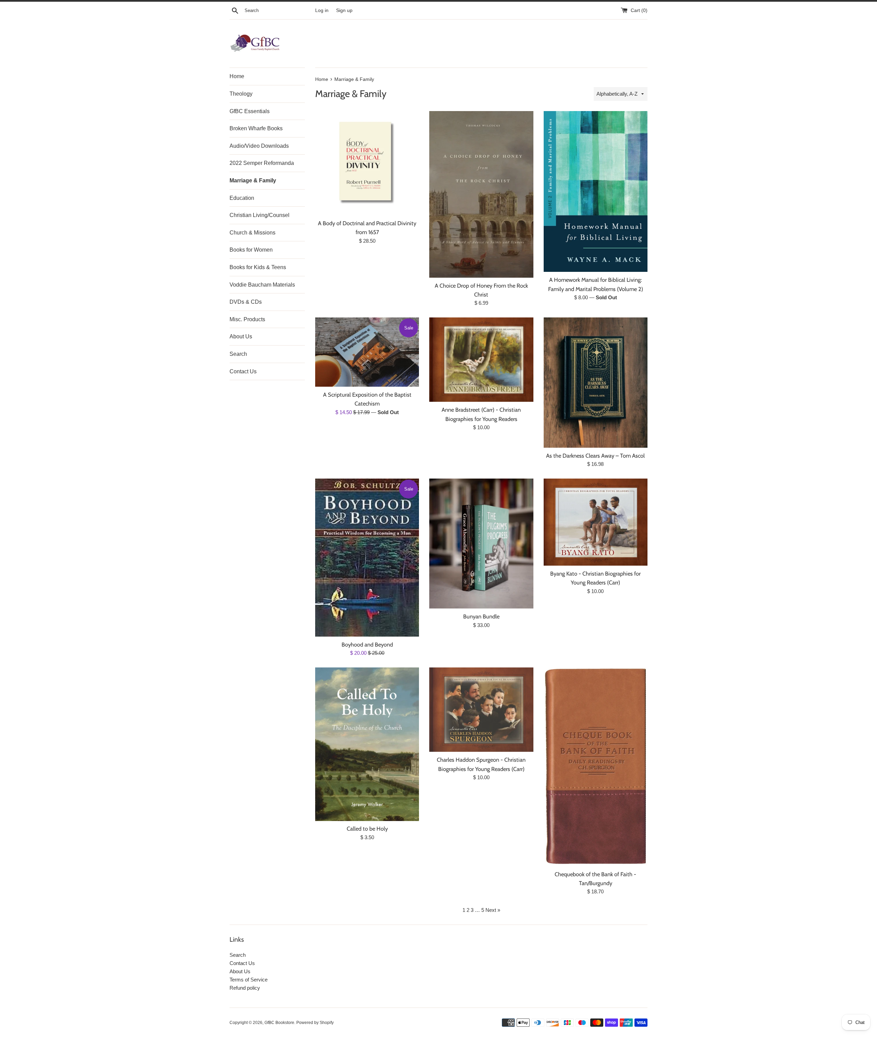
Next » (492, 910)
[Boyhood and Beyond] (367, 558)
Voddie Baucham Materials (262, 285)
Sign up (344, 10)
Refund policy (245, 988)
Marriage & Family (253, 180)
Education (242, 198)
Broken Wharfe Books (256, 128)
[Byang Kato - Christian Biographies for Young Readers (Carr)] (595, 522)
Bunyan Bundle (481, 616)
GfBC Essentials (250, 111)
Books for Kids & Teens (258, 267)
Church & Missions (252, 233)
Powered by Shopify (315, 1022)
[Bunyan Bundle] (481, 543)
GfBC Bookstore (279, 1022)
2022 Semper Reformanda (262, 163)
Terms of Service (249, 979)
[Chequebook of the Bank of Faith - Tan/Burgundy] (595, 766)
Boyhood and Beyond (367, 644)
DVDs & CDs (246, 302)
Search (238, 354)
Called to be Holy (367, 828)
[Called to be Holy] (367, 744)
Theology (241, 94)
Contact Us (243, 371)
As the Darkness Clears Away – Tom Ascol (595, 455)
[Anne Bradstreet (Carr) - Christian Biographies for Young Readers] (481, 359)
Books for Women (251, 250)
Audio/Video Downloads (259, 146)
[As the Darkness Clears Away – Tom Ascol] (595, 382)
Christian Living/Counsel (259, 215)
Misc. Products (247, 319)
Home (237, 76)
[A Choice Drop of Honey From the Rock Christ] (481, 194)
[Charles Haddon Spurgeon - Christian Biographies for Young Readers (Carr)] (481, 709)
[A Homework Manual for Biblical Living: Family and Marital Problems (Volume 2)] (595, 191)
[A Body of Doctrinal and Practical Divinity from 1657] (367, 163)
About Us (241, 336)
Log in (322, 10)
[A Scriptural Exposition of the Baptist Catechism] (367, 351)
